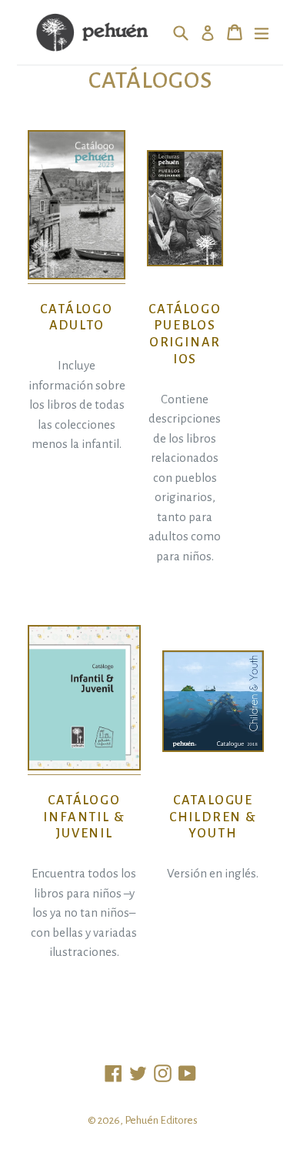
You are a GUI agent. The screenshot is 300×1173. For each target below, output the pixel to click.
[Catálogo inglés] (213, 701)
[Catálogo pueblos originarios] (185, 208)
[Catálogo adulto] (76, 276)
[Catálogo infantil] (84, 767)
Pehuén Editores (161, 1120)
